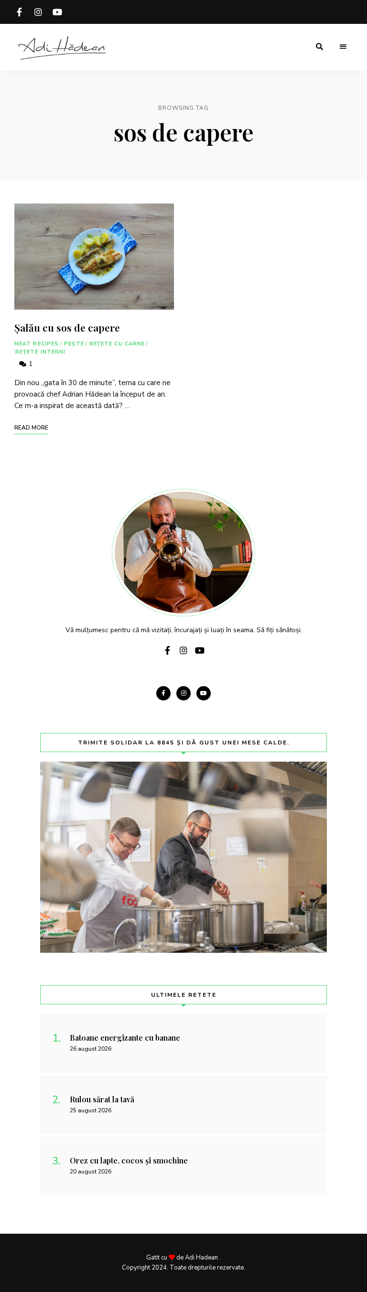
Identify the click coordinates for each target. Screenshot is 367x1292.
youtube (57, 12)
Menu (343, 46)
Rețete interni (40, 351)
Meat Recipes (36, 343)
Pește (74, 343)
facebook (19, 12)
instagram (38, 12)
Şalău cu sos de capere (67, 327)
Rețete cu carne (117, 343)
